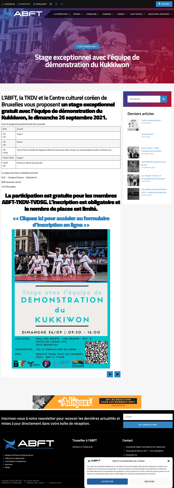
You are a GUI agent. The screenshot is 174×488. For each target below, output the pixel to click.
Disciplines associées (158, 14)
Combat (121, 14)
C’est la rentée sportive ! (151, 120)
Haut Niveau (136, 14)
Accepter (107, 481)
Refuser (149, 481)
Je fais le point (147, 134)
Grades (76, 14)
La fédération (60, 14)
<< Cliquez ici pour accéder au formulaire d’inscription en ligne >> (61, 221)
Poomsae (106, 14)
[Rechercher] (163, 99)
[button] (168, 461)
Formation (91, 14)
